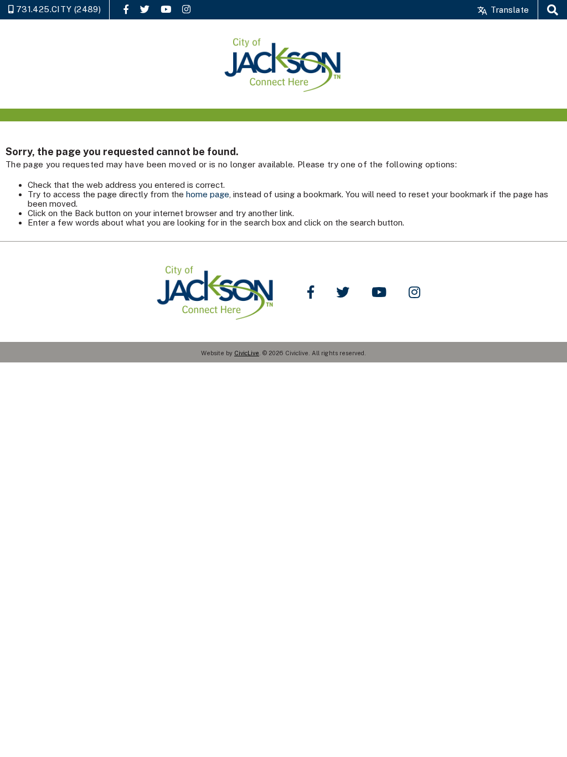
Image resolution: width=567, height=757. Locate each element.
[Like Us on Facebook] (125, 9)
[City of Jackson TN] (283, 64)
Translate (508, 9)
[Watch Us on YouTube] (166, 9)
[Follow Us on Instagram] (186, 9)
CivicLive (246, 353)
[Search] (552, 9)
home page (207, 194)
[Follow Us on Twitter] (145, 9)
